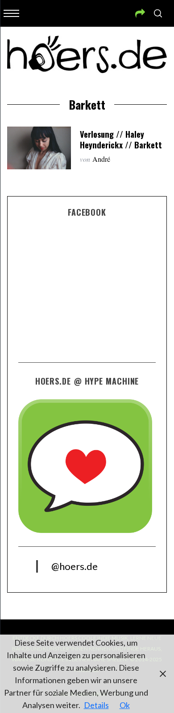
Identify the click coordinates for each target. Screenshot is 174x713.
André (101, 159)
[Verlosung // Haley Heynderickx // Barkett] (39, 148)
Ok (125, 705)
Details (96, 705)
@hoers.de (74, 566)
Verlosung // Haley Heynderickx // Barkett (121, 139)
